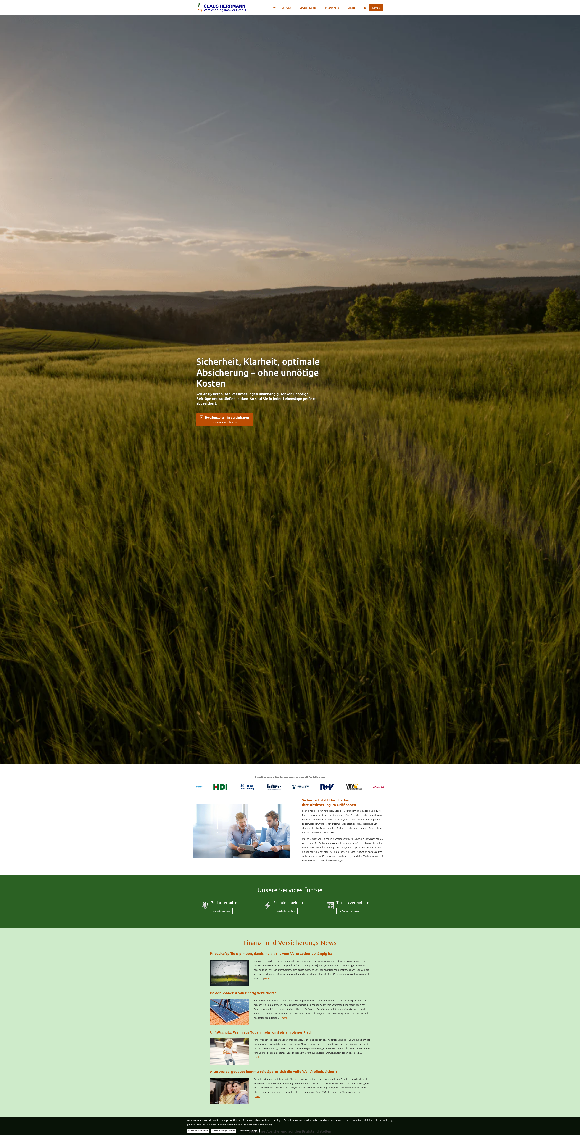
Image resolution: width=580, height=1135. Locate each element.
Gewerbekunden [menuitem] (308, 7)
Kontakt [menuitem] (376, 7)
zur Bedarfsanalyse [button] (221, 911)
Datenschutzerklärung (260, 1124)
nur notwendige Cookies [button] (223, 1130)
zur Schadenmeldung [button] (285, 911)
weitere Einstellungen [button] (249, 1130)
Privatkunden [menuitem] (332, 7)
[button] (224, 419)
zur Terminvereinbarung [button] (350, 911)
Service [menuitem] (351, 7)
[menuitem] (274, 7)
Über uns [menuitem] (286, 7)
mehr (267, 978)
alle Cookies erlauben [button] (198, 1130)
